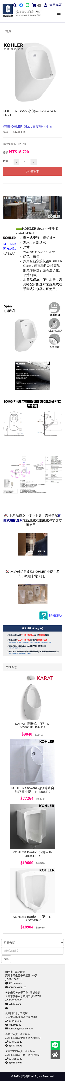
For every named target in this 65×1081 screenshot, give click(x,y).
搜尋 (6, 959)
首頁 (8, 31)
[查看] (32, 697)
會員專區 (55, 5)
